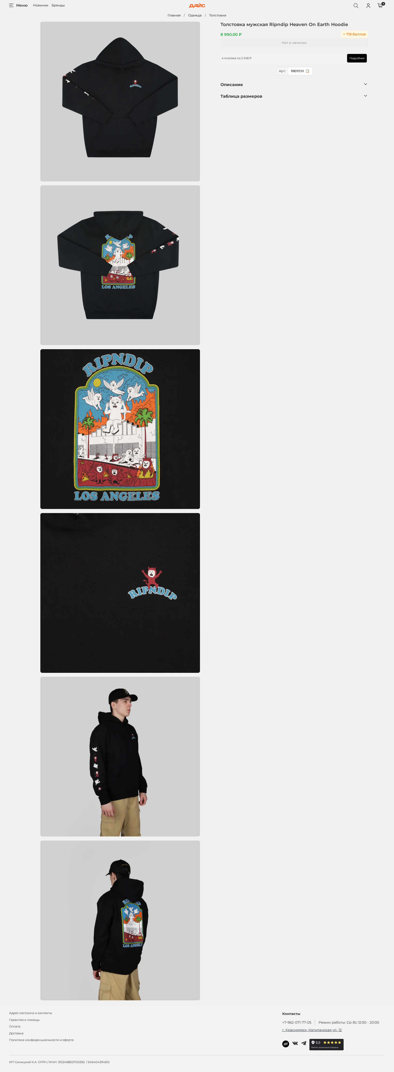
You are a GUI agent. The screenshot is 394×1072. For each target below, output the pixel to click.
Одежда (195, 15)
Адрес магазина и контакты (30, 1013)
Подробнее (357, 58)
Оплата (15, 1026)
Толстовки (217, 15)
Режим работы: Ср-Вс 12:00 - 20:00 (349, 1022)
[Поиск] (356, 5)
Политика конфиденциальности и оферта (41, 1040)
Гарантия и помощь (24, 1020)
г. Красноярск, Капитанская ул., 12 (312, 1030)
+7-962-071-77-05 (296, 1022)
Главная (174, 15)
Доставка (16, 1033)
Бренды (58, 5)
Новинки (40, 5)
